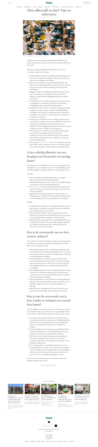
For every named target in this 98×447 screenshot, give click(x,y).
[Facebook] (42, 365)
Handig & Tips (55, 7)
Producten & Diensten (67, 7)
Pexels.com (43, 56)
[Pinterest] (50, 365)
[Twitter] (48, 365)
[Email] (56, 365)
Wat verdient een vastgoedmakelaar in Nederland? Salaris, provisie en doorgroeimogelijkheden (65, 398)
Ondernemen (27, 7)
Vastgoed (47, 7)
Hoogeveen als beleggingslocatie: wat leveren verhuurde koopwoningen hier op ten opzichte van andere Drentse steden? (15, 399)
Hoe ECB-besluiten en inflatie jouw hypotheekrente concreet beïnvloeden (48, 397)
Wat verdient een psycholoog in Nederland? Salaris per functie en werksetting (82, 397)
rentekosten (36, 187)
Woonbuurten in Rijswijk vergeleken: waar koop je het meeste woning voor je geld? (32, 397)
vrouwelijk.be (49, 436)
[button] (56, 426)
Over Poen (78, 7)
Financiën (19, 7)
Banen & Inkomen (37, 7)
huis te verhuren (45, 142)
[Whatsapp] (53, 365)
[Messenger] (45, 365)
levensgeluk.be (49, 438)
